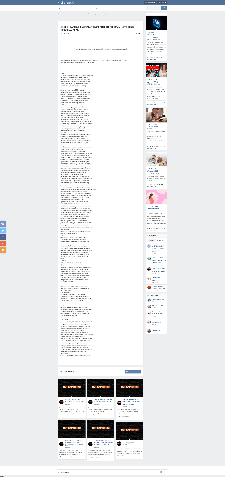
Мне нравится (67, 33)
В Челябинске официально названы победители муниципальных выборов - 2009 (74, 443)
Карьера (134, 8)
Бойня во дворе (128, 443)
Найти (164, 8)
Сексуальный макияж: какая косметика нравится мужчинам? (158, 313)
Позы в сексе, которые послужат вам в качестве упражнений (158, 269)
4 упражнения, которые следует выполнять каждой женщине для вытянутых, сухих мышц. (158, 248)
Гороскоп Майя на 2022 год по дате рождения (158, 287)
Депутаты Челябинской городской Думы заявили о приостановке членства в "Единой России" (132, 402)
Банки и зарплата (157, 330)
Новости (66, 8)
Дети (116, 8)
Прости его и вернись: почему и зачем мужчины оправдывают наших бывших (159, 260)
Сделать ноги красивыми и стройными (156, 279)
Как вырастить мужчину (159, 305)
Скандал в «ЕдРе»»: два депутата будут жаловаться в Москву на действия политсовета (103, 443)
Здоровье (87, 8)
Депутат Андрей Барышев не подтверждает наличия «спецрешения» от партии (103, 401)
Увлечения (76, 8)
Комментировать (151, 59)
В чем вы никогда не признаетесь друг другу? (158, 322)
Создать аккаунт (150, 2)
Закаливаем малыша (158, 299)
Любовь (125, 8)
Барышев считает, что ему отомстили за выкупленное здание (74, 401)
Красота (102, 8)
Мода (95, 8)
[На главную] (66, 2)
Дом (109, 8)
